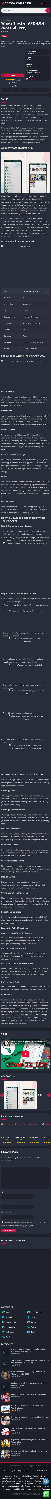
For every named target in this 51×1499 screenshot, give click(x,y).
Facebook (6, 90)
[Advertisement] (25, 1276)
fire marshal (10, 1484)
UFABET (25, 1479)
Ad (2, 1192)
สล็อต (36, 1481)
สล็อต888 (24, 1484)
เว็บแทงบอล (28, 1481)
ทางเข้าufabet (40, 1484)
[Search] (47, 10)
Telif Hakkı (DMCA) (39, 1476)
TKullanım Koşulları (8, 1479)
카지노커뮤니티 (17, 1481)
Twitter (15, 90)
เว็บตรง (18, 1479)
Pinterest (25, 90)
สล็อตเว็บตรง (34, 1479)
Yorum (4, 1164)
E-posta (4, 1202)
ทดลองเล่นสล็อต (13, 1486)
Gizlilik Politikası (25, 1476)
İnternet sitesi (6, 1212)
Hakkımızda (8, 1476)
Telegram (35, 90)
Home (3, 20)
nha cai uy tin (36, 1486)
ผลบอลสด (6, 1489)
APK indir (14, 75)
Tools (9, 20)
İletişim (16, 1476)
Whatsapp (45, 90)
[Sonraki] (49, 1095)
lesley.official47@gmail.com (18, 1471)
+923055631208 (41, 1471)
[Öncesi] (2, 1095)
